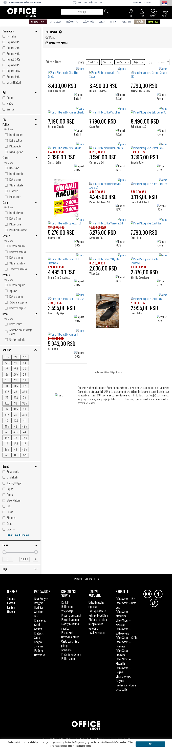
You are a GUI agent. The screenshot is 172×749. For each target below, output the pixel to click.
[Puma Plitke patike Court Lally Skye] (66, 297)
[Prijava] (141, 11)
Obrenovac (39, 655)
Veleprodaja (67, 611)
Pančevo (38, 650)
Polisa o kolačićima (98, 615)
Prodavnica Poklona (126, 685)
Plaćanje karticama (71, 654)
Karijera (11, 607)
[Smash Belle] (55, 148)
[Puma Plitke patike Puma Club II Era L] (149, 184)
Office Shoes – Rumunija (123, 644)
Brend (113, 21)
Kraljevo (38, 642)
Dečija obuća (88, 21)
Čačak (37, 624)
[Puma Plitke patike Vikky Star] (107, 257)
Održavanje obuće (70, 637)
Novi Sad (38, 607)
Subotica (38, 611)
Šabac (37, 637)
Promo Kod (67, 632)
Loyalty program (97, 632)
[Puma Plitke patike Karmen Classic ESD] (149, 73)
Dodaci (102, 21)
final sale (153, 21)
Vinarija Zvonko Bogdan (123, 678)
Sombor (38, 629)
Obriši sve (8, 129)
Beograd (38, 603)
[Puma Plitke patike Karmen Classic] (66, 110)
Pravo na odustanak (71, 615)
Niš (36, 616)
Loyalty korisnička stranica (70, 626)
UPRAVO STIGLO (38, 21)
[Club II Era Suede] (57, 72)
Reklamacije (67, 606)
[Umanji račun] (66, 198)
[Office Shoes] (21, 12)
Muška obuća (72, 21)
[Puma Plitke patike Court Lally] (149, 297)
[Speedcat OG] (55, 223)
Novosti (11, 611)
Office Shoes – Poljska (123, 670)
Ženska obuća (55, 21)
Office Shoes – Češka (127, 637)
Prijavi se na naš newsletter (90, 2)
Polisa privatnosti (97, 611)
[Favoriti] (152, 11)
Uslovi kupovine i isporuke (97, 604)
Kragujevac (40, 620)
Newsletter (66, 650)
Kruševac (39, 633)
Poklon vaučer (68, 658)
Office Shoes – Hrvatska (123, 622)
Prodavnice (126, 21)
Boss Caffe (121, 689)
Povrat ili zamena (70, 619)
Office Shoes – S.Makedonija (123, 631)
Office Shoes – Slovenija (123, 661)
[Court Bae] (95, 112)
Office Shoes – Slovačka (123, 652)
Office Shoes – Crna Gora (126, 605)
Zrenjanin (39, 646)
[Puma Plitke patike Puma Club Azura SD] (107, 184)
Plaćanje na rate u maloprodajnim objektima (98, 623)
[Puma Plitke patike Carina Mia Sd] (107, 146)
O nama (11, 599)
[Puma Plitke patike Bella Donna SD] (149, 110)
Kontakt (11, 603)
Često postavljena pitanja (70, 643)
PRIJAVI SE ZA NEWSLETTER (86, 579)
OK (150, 744)
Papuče (139, 21)
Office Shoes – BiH (125, 599)
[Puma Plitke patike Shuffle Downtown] (149, 259)
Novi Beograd (41, 599)
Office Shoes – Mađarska (123, 613)
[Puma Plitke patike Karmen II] (66, 333)
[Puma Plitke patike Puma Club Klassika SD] (66, 259)
